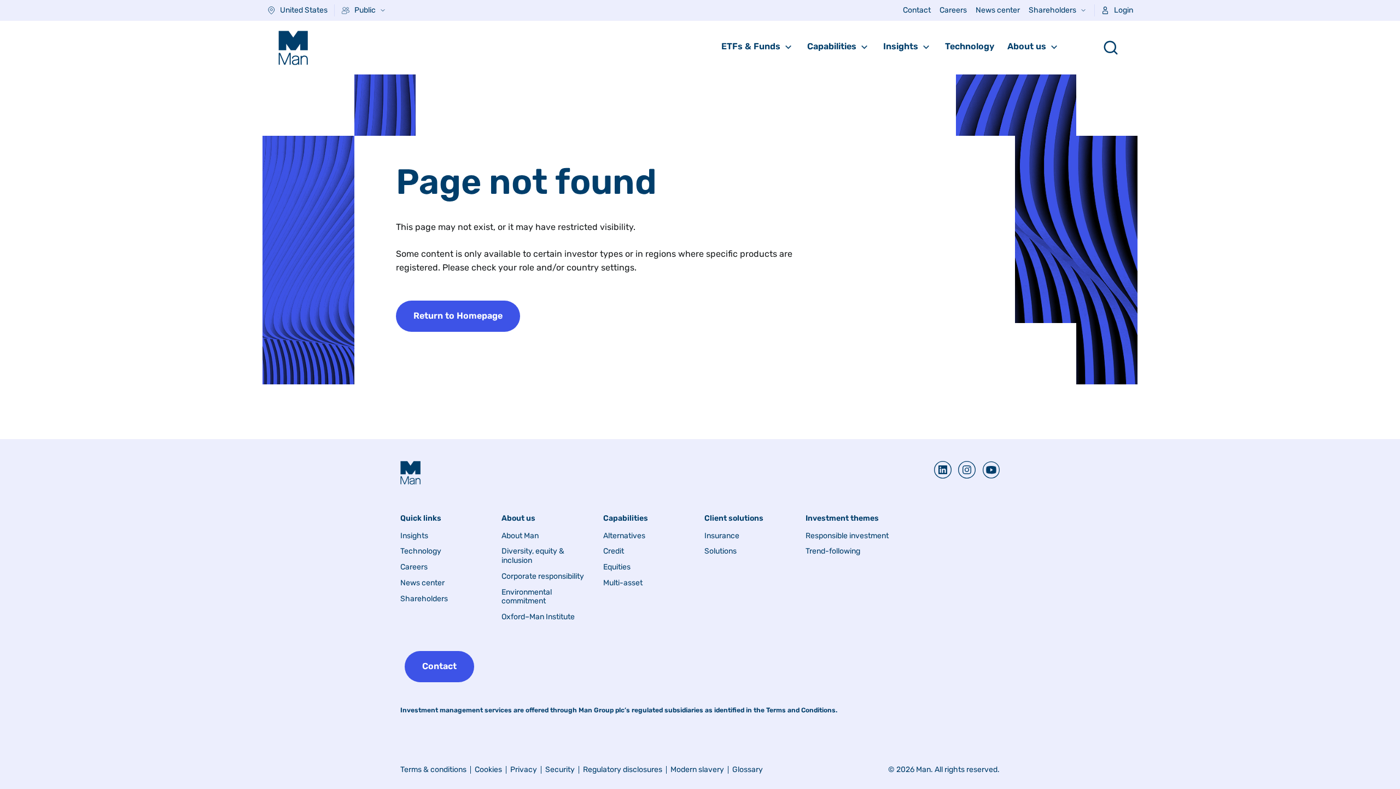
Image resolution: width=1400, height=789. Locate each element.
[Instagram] (964, 470)
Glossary (747, 769)
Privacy (523, 769)
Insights (900, 46)
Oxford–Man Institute (538, 617)
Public (365, 10)
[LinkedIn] (943, 470)
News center (998, 10)
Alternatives (624, 536)
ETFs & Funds (750, 46)
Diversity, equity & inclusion (532, 556)
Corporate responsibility (542, 576)
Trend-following (833, 551)
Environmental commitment (526, 597)
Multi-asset (623, 583)
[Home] (293, 47)
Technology (969, 46)
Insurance (721, 536)
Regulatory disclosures (622, 769)
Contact (917, 10)
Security (560, 769)
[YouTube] (988, 470)
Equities (617, 567)
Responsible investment (847, 536)
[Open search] (1111, 47)
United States (304, 10)
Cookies (488, 769)
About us (1026, 46)
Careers (953, 10)
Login (1123, 10)
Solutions (720, 551)
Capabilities (831, 46)
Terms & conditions (433, 769)
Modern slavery (697, 769)
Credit (613, 551)
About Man (520, 536)
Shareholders (1052, 10)
